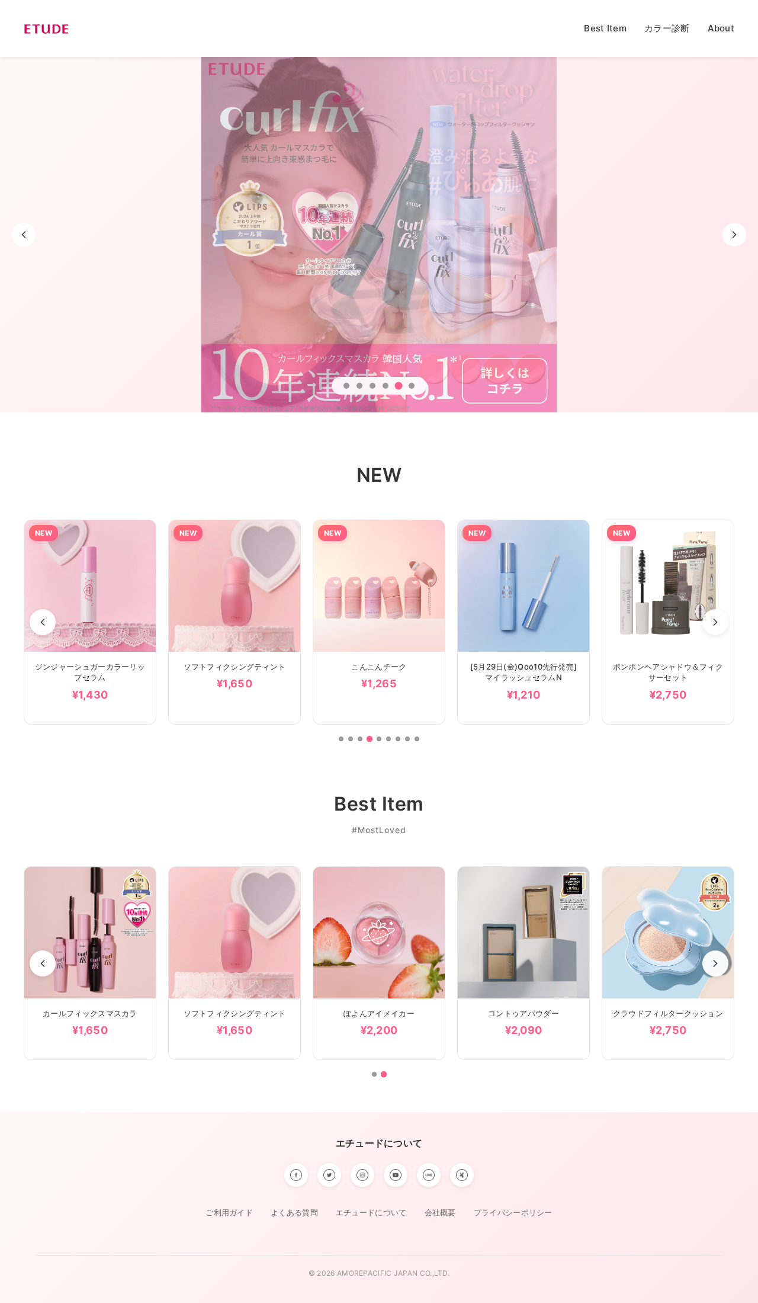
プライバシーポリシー (513, 1212)
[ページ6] (388, 739)
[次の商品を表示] (715, 622)
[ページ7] (398, 739)
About (721, 28)
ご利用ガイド (229, 1212)
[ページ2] (350, 739)
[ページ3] (360, 739)
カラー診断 (667, 28)
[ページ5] (379, 738)
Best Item (605, 28)
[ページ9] (417, 739)
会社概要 (440, 1212)
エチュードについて (379, 1143)
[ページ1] (341, 739)
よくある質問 (294, 1212)
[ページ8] (407, 739)
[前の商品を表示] (43, 622)
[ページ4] (369, 739)
